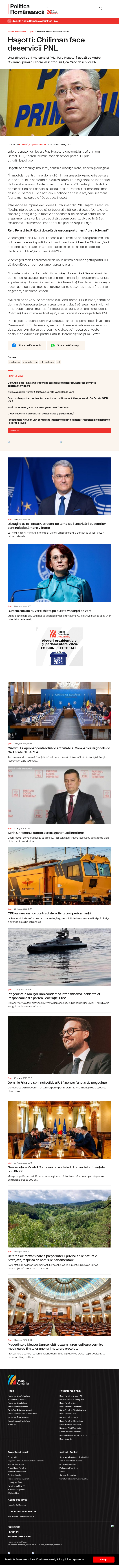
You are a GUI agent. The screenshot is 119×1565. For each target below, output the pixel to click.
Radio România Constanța (71, 1407)
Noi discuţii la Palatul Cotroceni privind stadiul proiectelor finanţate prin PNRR (59, 1139)
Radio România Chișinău (18, 1417)
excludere (49, 362)
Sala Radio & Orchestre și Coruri (21, 1517)
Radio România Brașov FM (71, 1396)
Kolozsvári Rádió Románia (71, 1432)
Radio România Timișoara (70, 1425)
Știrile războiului (14, 1475)
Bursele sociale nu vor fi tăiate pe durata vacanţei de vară (59, 392)
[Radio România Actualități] (33, 9)
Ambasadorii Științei (16, 1489)
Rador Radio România (17, 1505)
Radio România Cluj (68, 1403)
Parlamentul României (69, 1468)
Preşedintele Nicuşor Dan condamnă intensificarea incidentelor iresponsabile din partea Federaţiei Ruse (59, 421)
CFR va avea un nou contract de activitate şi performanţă (59, 414)
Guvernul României (68, 1464)
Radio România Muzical (18, 1407)
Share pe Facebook (29, 345)
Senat (62, 1472)
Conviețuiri (12, 1457)
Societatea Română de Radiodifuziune (76, 1457)
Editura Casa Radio (16, 1464)
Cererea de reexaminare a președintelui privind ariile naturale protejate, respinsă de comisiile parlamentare (59, 1228)
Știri (31, 32)
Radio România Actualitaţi (19, 1396)
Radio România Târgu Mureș (71, 1421)
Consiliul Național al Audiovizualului (74, 1479)
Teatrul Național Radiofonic (19, 1421)
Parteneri (13, 1532)
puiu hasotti (14, 362)
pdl (58, 362)
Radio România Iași (68, 1414)
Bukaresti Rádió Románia (70, 1428)
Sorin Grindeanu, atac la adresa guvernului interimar (59, 407)
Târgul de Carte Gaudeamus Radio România (26, 1461)
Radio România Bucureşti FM (72, 1399)
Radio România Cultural (17, 1403)
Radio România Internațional (20, 1410)
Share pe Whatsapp (68, 345)
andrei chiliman (30, 362)
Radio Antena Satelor (17, 1399)
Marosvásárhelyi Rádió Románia (73, 1435)
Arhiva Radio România (17, 1468)
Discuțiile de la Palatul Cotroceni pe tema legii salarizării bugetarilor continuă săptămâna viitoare (59, 384)
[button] (86, 1559)
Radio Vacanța (66, 1439)
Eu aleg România (15, 1482)
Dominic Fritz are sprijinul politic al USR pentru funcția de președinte (59, 1052)
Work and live (13, 1493)
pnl (41, 362)
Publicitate (14, 1527)
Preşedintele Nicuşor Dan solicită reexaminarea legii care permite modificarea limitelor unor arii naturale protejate (59, 1316)
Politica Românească (17, 32)
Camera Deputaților (68, 1475)
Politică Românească (17, 1472)
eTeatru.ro (12, 1425)
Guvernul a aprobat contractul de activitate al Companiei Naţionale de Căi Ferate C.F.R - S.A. (59, 399)
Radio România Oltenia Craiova (73, 1410)
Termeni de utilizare (19, 1536)
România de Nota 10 (16, 1486)
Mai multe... (16, 431)
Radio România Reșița (69, 1417)
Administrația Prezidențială (71, 1461)
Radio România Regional (18, 1479)
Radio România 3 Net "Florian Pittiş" (22, 1414)
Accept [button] (103, 1559)
